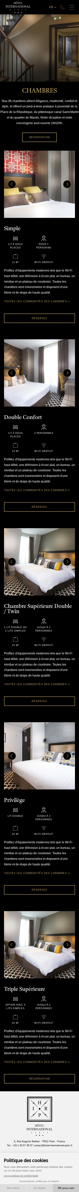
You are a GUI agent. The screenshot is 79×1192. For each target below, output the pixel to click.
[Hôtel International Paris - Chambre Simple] (39, 184)
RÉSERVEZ (39, 318)
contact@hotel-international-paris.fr (53, 1145)
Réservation (39, 137)
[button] (12, 184)
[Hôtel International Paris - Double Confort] (39, 373)
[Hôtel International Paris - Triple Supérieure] (39, 944)
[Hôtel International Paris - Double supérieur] (39, 561)
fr (51, 7)
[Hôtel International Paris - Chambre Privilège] (39, 755)
